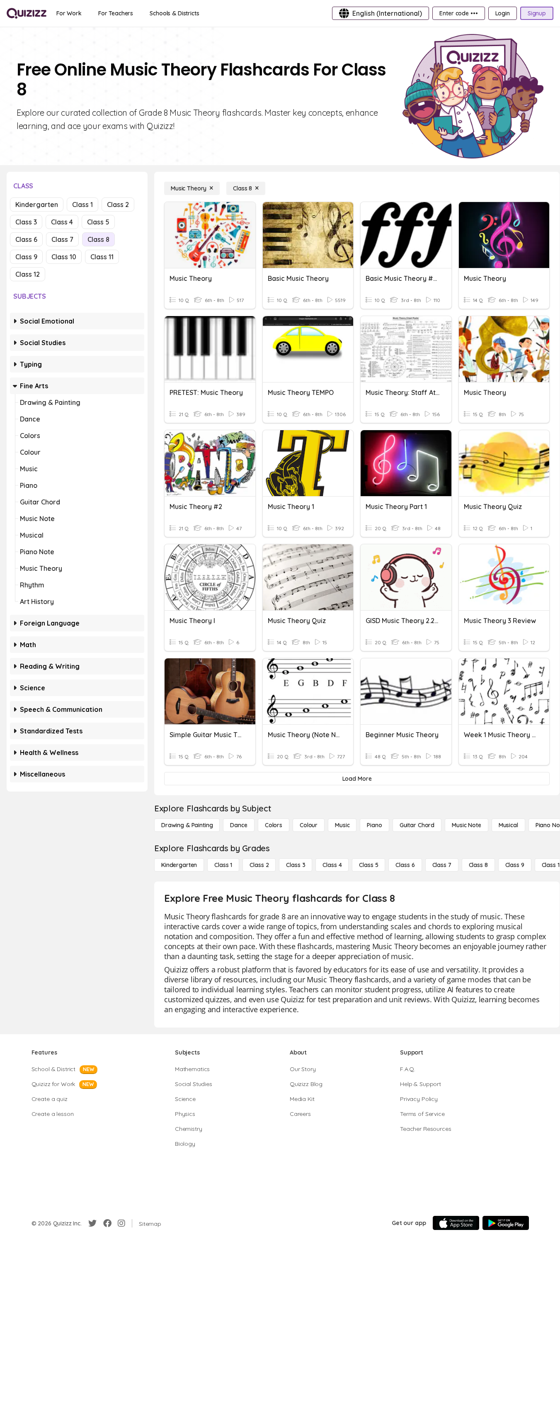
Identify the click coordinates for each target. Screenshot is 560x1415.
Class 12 (27, 274)
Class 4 (62, 222)
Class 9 (26, 257)
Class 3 (26, 222)
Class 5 (98, 222)
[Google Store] (505, 1223)
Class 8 (98, 239)
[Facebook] (107, 1223)
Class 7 (62, 239)
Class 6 (26, 239)
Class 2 (118, 204)
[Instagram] (121, 1223)
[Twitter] (92, 1223)
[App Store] (456, 1223)
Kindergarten (36, 204)
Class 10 (63, 257)
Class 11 (102, 257)
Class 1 (82, 204)
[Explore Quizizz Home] (26, 13)
